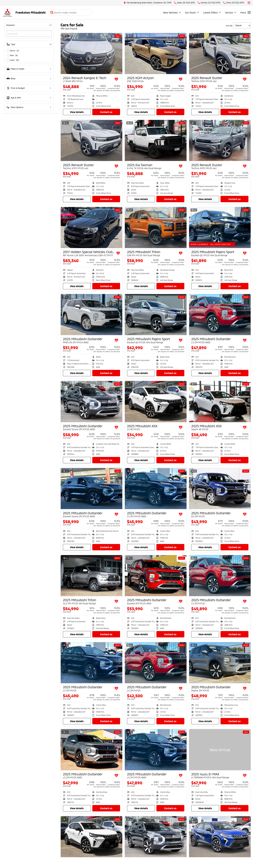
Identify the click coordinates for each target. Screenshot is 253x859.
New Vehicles (170, 12)
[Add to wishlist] (116, 79)
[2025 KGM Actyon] (155, 53)
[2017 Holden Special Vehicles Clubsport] (91, 227)
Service (229, 12)
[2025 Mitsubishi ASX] (155, 401)
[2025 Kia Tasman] (155, 140)
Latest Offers (210, 12)
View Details (77, 112)
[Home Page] (7, 12)
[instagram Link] (249, 3)
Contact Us (106, 112)
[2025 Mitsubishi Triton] (155, 227)
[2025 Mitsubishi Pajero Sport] (220, 227)
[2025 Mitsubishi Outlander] (91, 314)
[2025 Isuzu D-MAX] (220, 749)
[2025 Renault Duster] (220, 53)
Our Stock (190, 12)
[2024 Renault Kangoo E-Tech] (91, 53)
